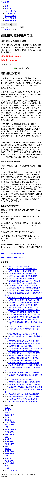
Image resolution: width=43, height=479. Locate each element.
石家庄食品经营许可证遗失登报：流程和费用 (24, 372)
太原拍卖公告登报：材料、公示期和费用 (22, 399)
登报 (6, 6)
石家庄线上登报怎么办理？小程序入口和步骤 (24, 343)
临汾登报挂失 (9, 463)
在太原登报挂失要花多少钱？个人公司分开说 (24, 281)
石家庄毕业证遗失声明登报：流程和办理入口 (24, 380)
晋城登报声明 (9, 451)
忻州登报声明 (9, 461)
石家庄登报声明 (10, 422)
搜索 (21, 27)
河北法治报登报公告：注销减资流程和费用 (23, 394)
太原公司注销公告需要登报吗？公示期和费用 (24, 290)
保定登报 (8, 410)
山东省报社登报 (10, 16)
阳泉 (6, 446)
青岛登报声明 (9, 432)
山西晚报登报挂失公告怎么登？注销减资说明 (24, 314)
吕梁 (6, 466)
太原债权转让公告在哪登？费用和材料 (22, 283)
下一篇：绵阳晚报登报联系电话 (12, 257)
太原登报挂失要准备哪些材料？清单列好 (22, 276)
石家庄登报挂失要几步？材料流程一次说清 (23, 351)
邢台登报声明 (9, 413)
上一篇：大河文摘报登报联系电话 (13, 253)
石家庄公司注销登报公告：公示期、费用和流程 (25, 365)
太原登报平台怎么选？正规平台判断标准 (22, 269)
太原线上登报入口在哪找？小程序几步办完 (23, 271)
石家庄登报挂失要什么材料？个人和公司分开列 (25, 348)
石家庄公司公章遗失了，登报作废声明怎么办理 (25, 387)
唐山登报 (8, 420)
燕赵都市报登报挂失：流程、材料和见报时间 (24, 396)
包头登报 (8, 468)
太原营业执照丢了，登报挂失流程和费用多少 (24, 310)
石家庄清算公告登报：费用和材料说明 (22, 360)
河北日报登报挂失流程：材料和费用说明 (22, 401)
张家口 (7, 408)
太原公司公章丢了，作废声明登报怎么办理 (23, 307)
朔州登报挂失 (9, 453)
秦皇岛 (7, 417)
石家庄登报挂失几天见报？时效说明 (21, 346)
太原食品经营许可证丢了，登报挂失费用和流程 (25, 298)
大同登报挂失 (9, 444)
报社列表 (8, 8)
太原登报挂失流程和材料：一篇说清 (21, 278)
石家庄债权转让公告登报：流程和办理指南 (23, 358)
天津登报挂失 (9, 425)
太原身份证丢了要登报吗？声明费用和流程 (23, 305)
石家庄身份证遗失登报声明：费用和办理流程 (24, 384)
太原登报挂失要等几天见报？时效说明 (22, 274)
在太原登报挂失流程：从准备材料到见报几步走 (25, 319)
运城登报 (8, 458)
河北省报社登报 (10, 11)
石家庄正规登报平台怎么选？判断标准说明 (23, 341)
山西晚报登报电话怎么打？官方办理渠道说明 (24, 327)
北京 (6, 427)
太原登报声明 (9, 441)
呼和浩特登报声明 (11, 470)
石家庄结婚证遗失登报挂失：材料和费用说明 (24, 382)
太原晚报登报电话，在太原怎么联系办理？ (23, 334)
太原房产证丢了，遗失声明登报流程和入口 (23, 302)
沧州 (6, 437)
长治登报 (8, 449)
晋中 (6, 456)
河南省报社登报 (10, 18)
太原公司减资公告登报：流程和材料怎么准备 (24, 288)
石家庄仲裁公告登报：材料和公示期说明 (22, 355)
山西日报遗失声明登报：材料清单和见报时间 (24, 317)
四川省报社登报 (10, 13)
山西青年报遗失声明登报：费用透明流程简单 (24, 312)
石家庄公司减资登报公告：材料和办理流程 (23, 363)
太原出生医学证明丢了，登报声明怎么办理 (23, 300)
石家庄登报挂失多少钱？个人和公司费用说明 (24, 353)
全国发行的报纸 (10, 429)
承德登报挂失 (9, 434)
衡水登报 (8, 439)
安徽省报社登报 (10, 20)
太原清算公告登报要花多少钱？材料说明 (22, 286)
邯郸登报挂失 (9, 415)
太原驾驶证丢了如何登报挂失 (18, 266)
